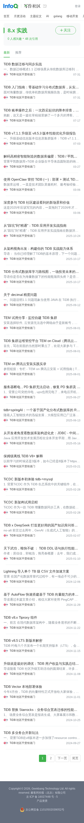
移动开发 (72, 16)
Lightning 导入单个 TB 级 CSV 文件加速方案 (36, 571)
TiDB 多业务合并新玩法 (21, 733)
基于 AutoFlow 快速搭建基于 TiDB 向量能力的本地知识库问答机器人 (41, 594)
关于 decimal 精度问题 (20, 295)
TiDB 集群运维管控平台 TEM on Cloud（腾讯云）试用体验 (40, 341)
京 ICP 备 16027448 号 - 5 (42, 796)
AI (47, 16)
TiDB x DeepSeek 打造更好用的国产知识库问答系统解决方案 (41, 525)
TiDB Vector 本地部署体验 (23, 687)
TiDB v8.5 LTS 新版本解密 (23, 640)
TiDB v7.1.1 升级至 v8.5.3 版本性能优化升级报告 (40, 133)
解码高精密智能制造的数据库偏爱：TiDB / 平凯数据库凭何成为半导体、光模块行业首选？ (40, 156)
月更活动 (20, 16)
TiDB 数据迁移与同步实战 (23, 64)
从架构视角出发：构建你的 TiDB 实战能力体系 (38, 248)
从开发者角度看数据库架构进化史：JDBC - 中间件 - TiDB (41, 433)
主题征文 (36, 16)
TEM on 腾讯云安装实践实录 (25, 364)
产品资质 (42, 800)
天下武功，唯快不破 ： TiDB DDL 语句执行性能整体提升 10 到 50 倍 (41, 548)
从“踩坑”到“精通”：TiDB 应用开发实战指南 (35, 225)
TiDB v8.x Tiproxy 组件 (20, 617)
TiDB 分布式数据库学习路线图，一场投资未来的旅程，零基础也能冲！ (41, 272)
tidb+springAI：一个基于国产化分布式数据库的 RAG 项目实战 (41, 410)
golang (58, 16)
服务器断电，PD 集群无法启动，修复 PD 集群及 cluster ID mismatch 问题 (42, 387)
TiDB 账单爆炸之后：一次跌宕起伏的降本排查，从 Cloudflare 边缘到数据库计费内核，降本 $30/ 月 (41, 110)
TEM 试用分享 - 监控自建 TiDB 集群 (30, 318)
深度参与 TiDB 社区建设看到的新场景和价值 (37, 202)
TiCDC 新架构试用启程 (21, 502)
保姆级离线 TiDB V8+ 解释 (23, 456)
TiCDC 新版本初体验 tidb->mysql (28, 479)
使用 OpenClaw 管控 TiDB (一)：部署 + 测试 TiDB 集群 (41, 179)
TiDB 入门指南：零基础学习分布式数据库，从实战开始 (41, 87)
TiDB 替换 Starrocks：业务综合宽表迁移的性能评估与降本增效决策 (40, 710)
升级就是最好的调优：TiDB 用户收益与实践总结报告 (41, 664)
